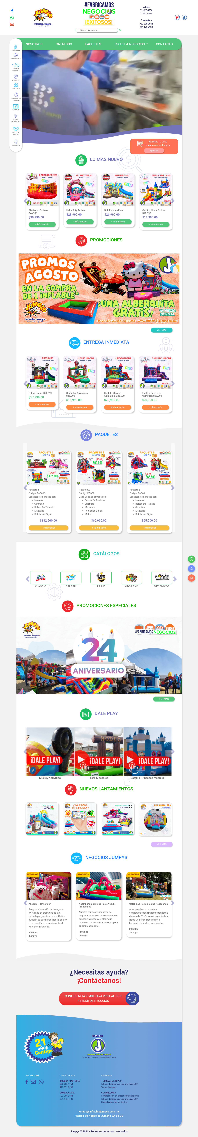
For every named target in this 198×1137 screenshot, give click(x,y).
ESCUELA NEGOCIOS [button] (130, 44)
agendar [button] (154, 150)
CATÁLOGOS (16, 88)
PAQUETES (93, 44)
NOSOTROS (34, 44)
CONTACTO (164, 44)
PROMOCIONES (16, 58)
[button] (31, 288)
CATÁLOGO (64, 44)
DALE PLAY (15, 110)
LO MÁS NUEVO (16, 50)
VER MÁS (164, 699)
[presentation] (25, 201)
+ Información (48, 527)
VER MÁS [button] (162, 330)
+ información (42, 224)
